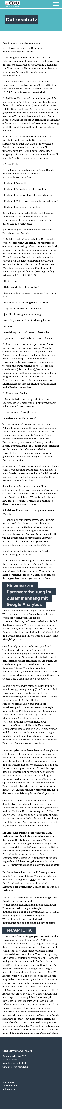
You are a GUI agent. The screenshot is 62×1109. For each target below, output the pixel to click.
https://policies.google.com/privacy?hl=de (34, 1033)
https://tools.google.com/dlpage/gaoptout (35, 865)
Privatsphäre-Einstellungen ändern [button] (22, 43)
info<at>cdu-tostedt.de (33, 92)
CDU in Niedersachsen (15, 1066)
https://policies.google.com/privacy (23, 912)
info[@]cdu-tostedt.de (14, 1063)
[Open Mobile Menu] (56, 4)
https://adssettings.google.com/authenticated (29, 923)
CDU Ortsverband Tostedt (17, 1051)
